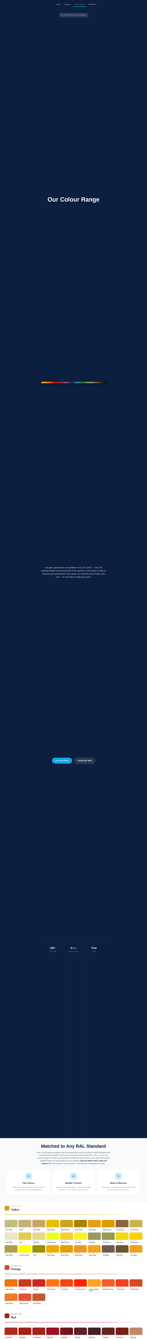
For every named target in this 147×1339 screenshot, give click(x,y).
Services (67, 4)
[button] (73, 15)
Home (58, 4)
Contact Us (92, 4)
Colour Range (79, 4)
